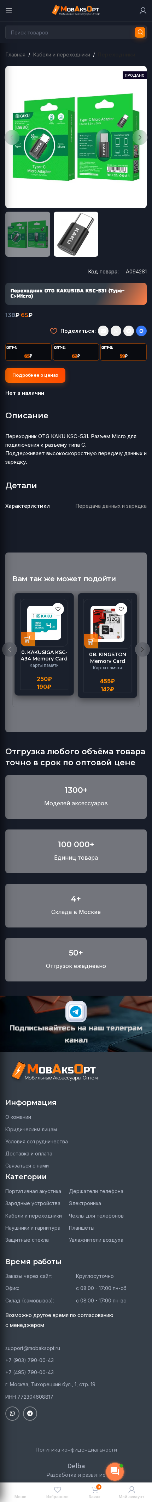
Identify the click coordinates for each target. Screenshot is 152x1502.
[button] (12, 137)
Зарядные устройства (32, 1203)
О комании (18, 1117)
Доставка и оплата (28, 1153)
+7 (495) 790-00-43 (29, 1372)
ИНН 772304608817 (29, 1397)
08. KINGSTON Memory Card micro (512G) (107, 660)
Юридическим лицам (31, 1129)
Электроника (85, 1203)
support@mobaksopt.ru (32, 1348)
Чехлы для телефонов (96, 1216)
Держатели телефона (96, 1191)
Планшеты (81, 1228)
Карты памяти (44, 665)
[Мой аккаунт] (143, 11)
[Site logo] (76, 10)
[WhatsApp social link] (116, 331)
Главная (15, 54)
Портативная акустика (33, 1191)
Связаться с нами (27, 1166)
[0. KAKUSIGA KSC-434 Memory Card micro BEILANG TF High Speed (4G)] (44, 623)
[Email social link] (103, 331)
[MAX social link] (141, 331)
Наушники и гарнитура (32, 1228)
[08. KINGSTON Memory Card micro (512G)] (107, 624)
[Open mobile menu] (9, 11)
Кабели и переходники (61, 54)
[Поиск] (140, 32)
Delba (76, 1466)
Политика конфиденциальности (76, 1450)
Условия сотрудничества (36, 1141)
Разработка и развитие (76, 1475)
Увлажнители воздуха (96, 1240)
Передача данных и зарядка (111, 505)
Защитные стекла (27, 1240)
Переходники (116, 54)
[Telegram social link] (128, 331)
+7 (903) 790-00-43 (29, 1360)
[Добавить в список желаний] (53, 330)
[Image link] (55, 1071)
